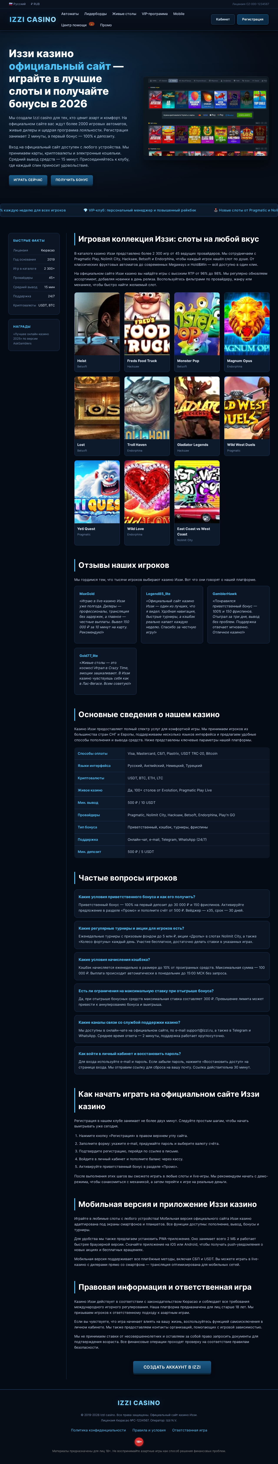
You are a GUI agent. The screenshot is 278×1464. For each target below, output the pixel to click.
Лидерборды (95, 14)
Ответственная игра (189, 1430)
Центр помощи (77, 24)
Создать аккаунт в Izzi (172, 1367)
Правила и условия (149, 1430)
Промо (106, 25)
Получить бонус (72, 180)
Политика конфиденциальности (98, 1430)
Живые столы (124, 14)
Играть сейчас (28, 180)
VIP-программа (155, 14)
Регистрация (252, 19)
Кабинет (223, 19)
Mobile (178, 14)
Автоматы (70, 14)
